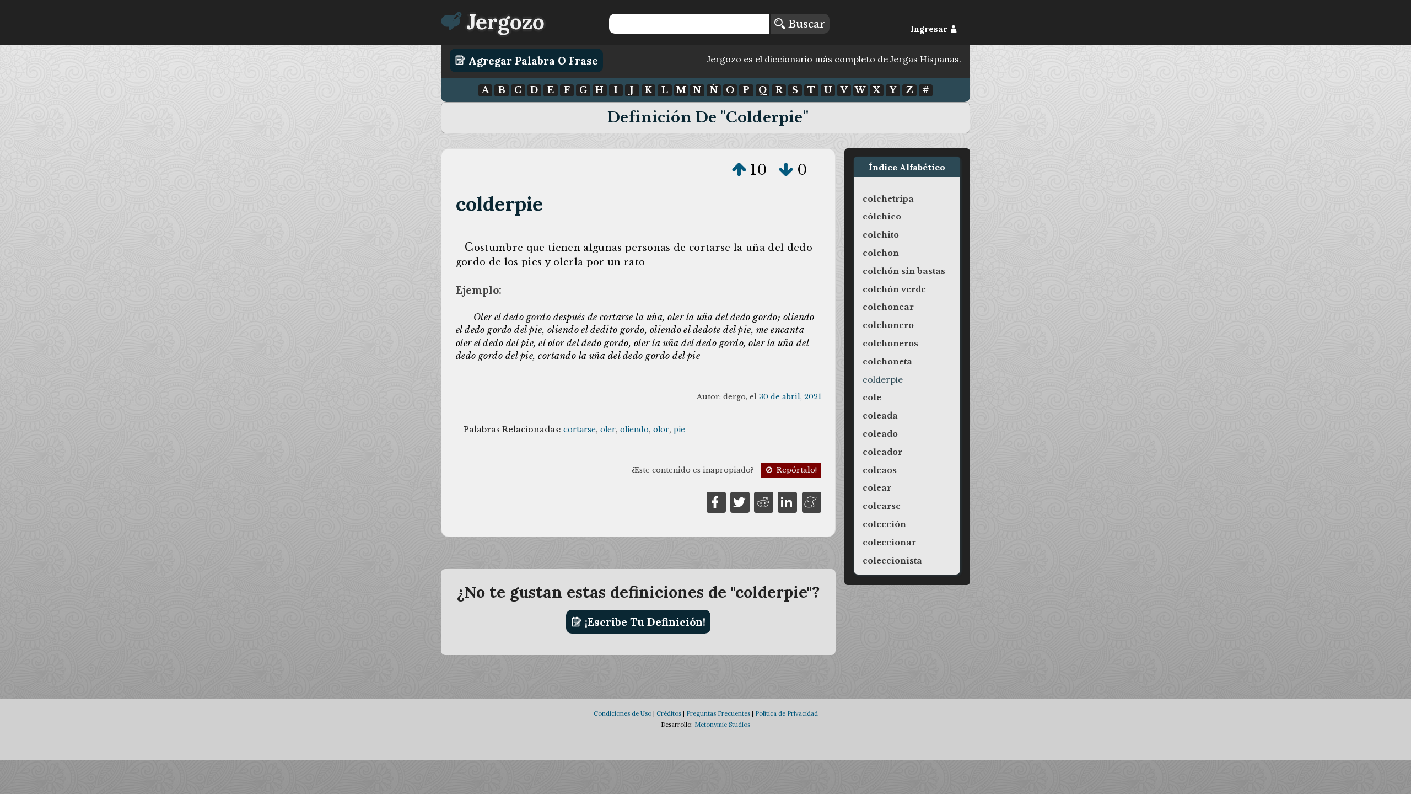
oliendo (634, 429)
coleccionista (892, 561)
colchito (881, 235)
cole (872, 398)
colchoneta (887, 362)
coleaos (880, 470)
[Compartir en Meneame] (811, 501)
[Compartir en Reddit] (763, 501)
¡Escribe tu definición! (644, 622)
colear (877, 488)
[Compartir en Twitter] (740, 501)
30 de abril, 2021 (790, 397)
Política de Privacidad (786, 713)
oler (608, 429)
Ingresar (930, 29)
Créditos (668, 713)
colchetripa (888, 199)
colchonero (888, 325)
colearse (882, 506)
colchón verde (894, 289)
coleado (880, 434)
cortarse (579, 429)
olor (661, 429)
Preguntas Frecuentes (718, 713)
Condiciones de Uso (622, 713)
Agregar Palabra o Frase (532, 60)
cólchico (882, 217)
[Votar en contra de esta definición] (786, 170)
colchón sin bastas (904, 271)
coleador (882, 452)
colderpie (499, 203)
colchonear (888, 307)
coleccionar (889, 543)
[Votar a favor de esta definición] (739, 170)
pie (679, 429)
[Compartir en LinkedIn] (787, 501)
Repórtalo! (795, 470)
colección (884, 524)
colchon (881, 253)
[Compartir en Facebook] (716, 501)
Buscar (805, 23)
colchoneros (890, 343)
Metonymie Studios (722, 724)
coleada (880, 416)
